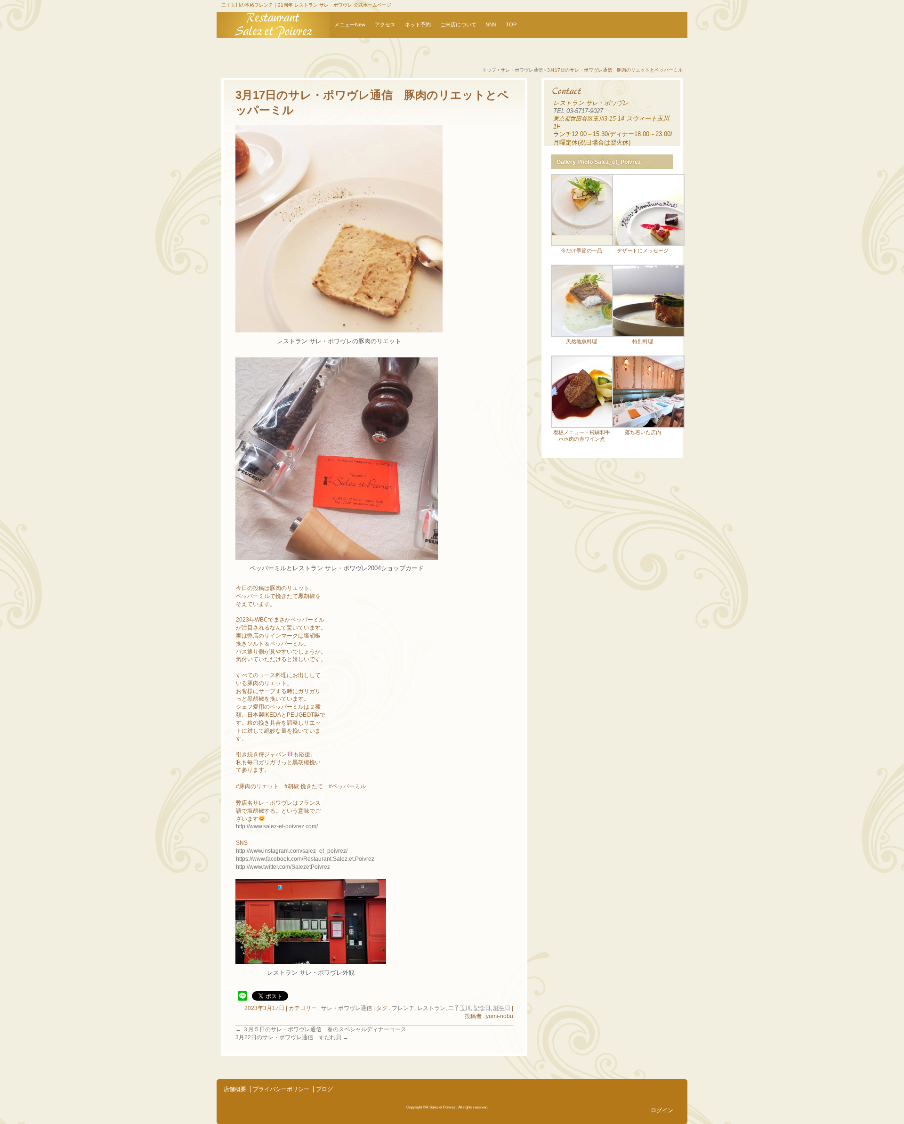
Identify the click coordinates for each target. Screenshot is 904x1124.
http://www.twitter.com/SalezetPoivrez (283, 867)
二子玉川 (459, 1008)
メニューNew (349, 24)
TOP (511, 24)
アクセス (385, 24)
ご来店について (458, 24)
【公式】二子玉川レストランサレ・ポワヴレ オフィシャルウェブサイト (273, 25)
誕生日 (501, 1008)
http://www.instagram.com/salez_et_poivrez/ (291, 851)
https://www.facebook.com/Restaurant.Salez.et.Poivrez (305, 859)
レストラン (431, 1008)
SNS (491, 24)
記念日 (482, 1008)
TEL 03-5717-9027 (578, 110)
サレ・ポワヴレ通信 (346, 1008)
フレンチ (403, 1008)
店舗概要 (235, 1089)
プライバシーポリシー (281, 1089)
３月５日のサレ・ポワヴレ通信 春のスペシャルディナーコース (320, 1029)
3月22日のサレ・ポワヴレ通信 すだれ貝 (291, 1037)
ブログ (324, 1089)
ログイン (662, 1110)
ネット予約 (418, 24)
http (240, 826)
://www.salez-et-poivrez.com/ (281, 826)
